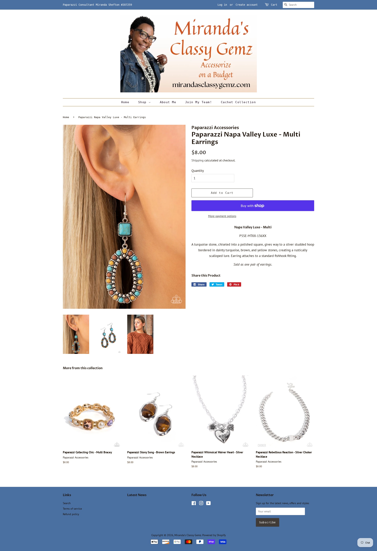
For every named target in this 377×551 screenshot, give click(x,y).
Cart (274, 4)
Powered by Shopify (214, 535)
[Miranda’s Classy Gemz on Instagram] (201, 504)
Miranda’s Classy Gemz (187, 535)
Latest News (136, 495)
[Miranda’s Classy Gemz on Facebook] (193, 504)
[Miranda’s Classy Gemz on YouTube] (208, 504)
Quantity (197, 170)
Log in (222, 4)
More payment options (222, 216)
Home (125, 102)
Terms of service (72, 508)
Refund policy (71, 514)
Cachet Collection (238, 102)
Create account (247, 4)
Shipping (197, 160)
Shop (143, 102)
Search (67, 503)
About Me (168, 102)
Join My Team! (198, 102)
